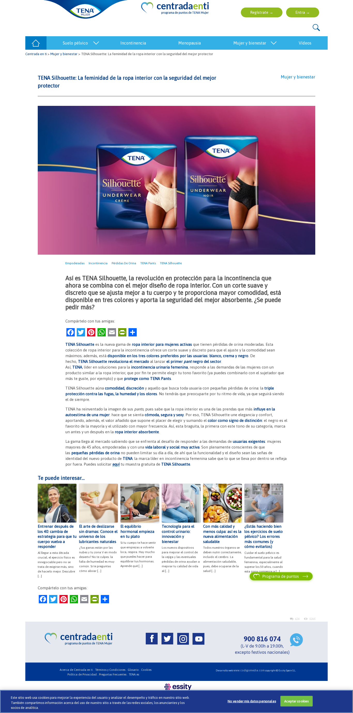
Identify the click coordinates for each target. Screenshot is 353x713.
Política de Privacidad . (82, 674)
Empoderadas (75, 263)
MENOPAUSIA (189, 43)
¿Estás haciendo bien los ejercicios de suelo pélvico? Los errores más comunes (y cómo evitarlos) (263, 536)
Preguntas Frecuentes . (113, 674)
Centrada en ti (36, 54)
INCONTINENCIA (133, 43)
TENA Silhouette (171, 263)
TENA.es (134, 674)
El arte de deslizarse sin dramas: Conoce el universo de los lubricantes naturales (98, 534)
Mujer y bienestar (64, 54)
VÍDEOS (305, 43)
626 (297, 618)
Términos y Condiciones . (111, 669)
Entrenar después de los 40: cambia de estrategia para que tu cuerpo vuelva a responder (57, 536)
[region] (176, 701)
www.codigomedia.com (249, 670)
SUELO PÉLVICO (75, 43)
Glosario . (134, 669)
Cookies (146, 669)
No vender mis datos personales (252, 701)
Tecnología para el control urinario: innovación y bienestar (178, 534)
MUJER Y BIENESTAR (249, 43)
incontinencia (98, 263)
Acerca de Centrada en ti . (77, 669)
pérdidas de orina (124, 263)
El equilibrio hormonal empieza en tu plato (137, 531)
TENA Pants (148, 263)
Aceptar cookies (296, 701)
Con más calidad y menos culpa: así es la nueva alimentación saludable (222, 534)
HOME (36, 43)
